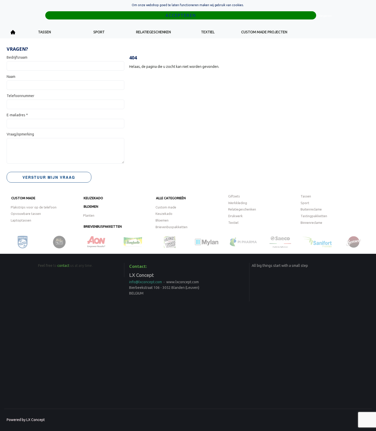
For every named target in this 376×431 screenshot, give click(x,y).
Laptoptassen (21, 220)
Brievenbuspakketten (103, 226)
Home (13, 32)
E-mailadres (17, 115)
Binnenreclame (311, 222)
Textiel (208, 32)
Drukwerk (235, 216)
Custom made (23, 198)
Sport (99, 32)
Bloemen (91, 206)
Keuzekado (93, 198)
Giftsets (234, 196)
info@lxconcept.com (145, 282)
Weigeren (325, 15)
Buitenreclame (311, 209)
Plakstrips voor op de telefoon (34, 207)
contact (63, 266)
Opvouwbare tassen (26, 213)
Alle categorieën (171, 198)
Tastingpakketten (314, 216)
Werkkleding (237, 203)
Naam (11, 76)
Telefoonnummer (20, 96)
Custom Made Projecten (264, 32)
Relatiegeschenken (153, 32)
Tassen (44, 32)
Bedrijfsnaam (17, 57)
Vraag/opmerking (20, 134)
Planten (88, 215)
